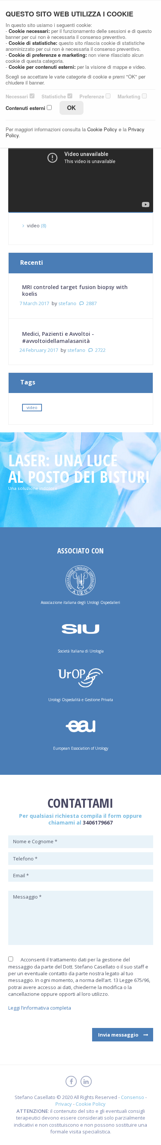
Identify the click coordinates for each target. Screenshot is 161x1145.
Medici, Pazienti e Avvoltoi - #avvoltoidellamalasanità (58, 337)
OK (71, 107)
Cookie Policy (91, 1104)
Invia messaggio (118, 1034)
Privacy (63, 1104)
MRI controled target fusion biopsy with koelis (75, 290)
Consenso (132, 1097)
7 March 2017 (34, 303)
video (33, 225)
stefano (67, 303)
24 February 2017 (38, 350)
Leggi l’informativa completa (39, 1007)
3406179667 (98, 822)
